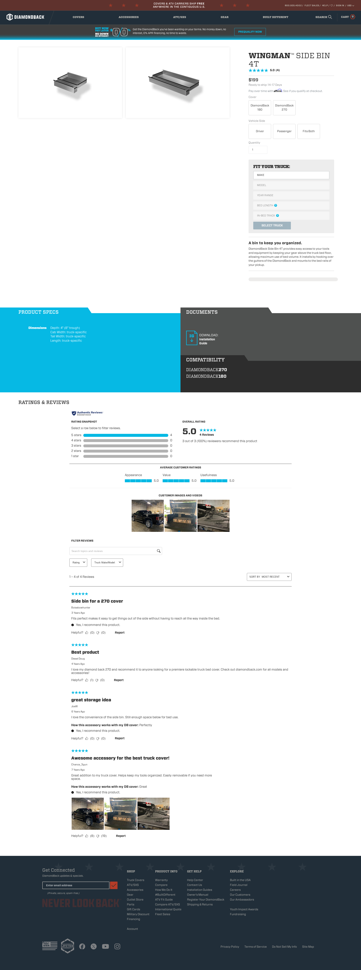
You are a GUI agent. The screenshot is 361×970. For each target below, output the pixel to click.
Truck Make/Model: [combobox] (104, 562)
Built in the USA (240, 880)
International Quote (168, 909)
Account (132, 929)
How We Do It (163, 890)
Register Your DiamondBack (205, 899)
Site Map (308, 946)
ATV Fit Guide (164, 899)
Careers (235, 890)
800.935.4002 (293, 5)
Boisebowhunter (80, 607)
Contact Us (194, 885)
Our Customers (240, 894)
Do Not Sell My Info (284, 946)
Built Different (275, 18)
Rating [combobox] (76, 562)
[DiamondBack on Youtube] (105, 947)
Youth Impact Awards (244, 909)
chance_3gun (79, 764)
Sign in (340, 5)
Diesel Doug (78, 658)
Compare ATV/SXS (167, 904)
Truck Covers (135, 880)
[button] (147, 515)
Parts (130, 904)
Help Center (195, 880)
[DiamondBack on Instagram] (117, 946)
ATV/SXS (182, 18)
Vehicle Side (257, 121)
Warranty (161, 880)
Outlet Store (135, 899)
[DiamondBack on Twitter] (93, 946)
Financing (133, 919)
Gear (228, 18)
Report (119, 632)
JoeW (74, 706)
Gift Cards (133, 909)
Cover (252, 97)
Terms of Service (255, 946)
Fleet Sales (312, 5)
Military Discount (138, 914)
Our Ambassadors (242, 899)
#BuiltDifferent (165, 894)
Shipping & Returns (200, 904)
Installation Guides (199, 890)
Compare (161, 885)
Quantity (254, 142)
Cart (347, 16)
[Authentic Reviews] (87, 413)
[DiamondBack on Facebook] (82, 946)
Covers (81, 18)
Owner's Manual (197, 894)
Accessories (129, 18)
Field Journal (238, 885)
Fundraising (238, 914)
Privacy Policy (230, 946)
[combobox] (323, 17)
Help (325, 5)
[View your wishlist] (332, 5)
